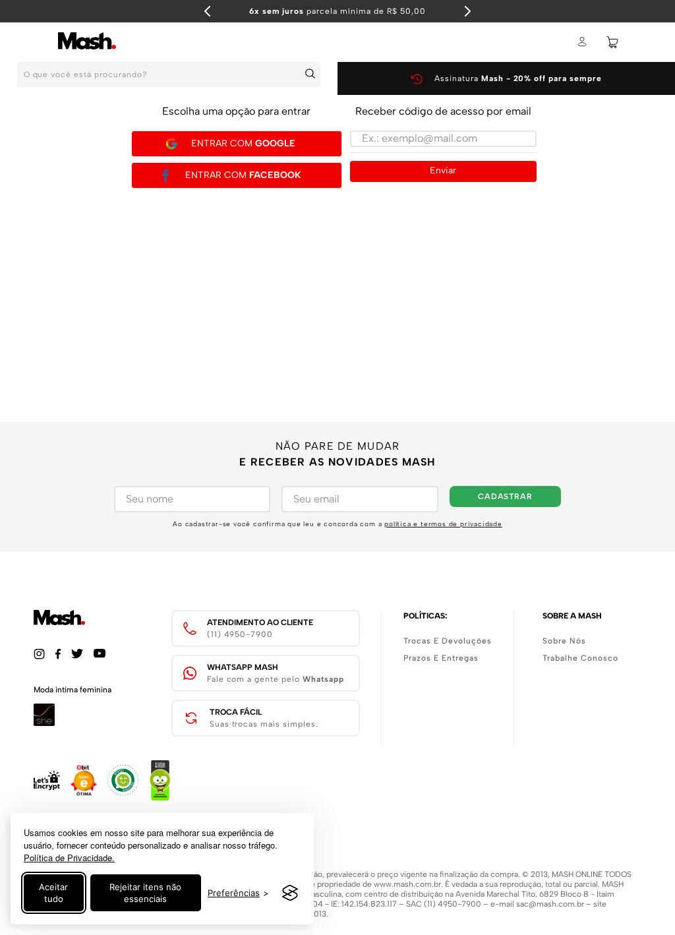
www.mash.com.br (407, 884)
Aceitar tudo (53, 893)
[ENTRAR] (583, 42)
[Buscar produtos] (312, 74)
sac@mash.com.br (550, 904)
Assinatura (518, 78)
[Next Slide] (467, 11)
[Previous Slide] (207, 11)
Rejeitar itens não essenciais (145, 893)
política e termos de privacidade (443, 524)
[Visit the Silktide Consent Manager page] (290, 892)
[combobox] (169, 78)
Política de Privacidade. (69, 857)
